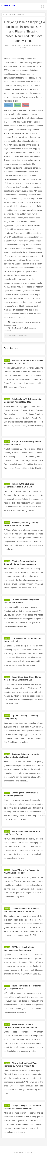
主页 (5, 14)
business (20, 14)
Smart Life (12, 14)
